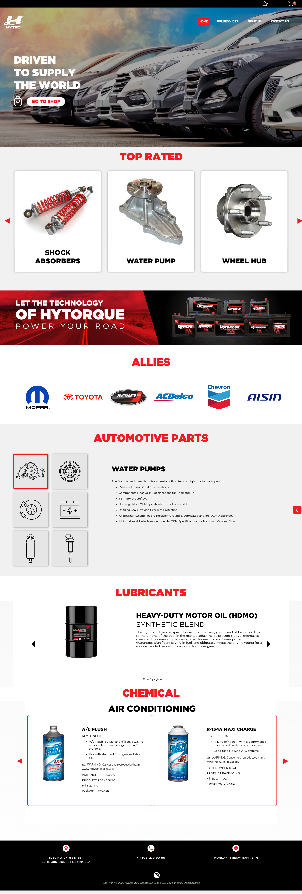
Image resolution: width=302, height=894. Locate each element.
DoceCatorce (192, 882)
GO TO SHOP (46, 101)
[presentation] (7, 220)
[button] (33, 644)
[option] (151, 73)
